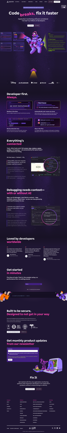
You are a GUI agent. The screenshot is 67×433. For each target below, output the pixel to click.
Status (50, 406)
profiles (9, 150)
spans (39, 148)
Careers (8, 406)
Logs (21, 404)
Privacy (21, 428)
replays (34, 148)
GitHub (38, 130)
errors (26, 148)
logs (30, 148)
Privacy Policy (14, 357)
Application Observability (38, 413)
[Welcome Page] (10, 2)
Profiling (21, 417)
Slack (41, 130)
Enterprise (35, 420)
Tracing (21, 413)
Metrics (21, 411)
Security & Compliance (14, 428)
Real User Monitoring (37, 415)
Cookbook (51, 408)
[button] (63, 6)
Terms (8, 428)
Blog (8, 404)
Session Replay (23, 408)
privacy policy (23, 356)
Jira (42, 130)
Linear (46, 130)
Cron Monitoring (23, 420)
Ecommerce (35, 417)
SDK (12, 113)
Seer (8, 197)
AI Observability (36, 408)
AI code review (23, 131)
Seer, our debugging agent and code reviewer (48, 114)
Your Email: (10, 349)
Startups (34, 422)
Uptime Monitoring (23, 415)
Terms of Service (21, 357)
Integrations (22, 422)
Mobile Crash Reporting (37, 404)
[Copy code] (55, 292)
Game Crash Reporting (37, 406)
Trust (8, 411)
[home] (30, 428)
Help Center (51, 404)
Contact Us (9, 408)
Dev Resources (52, 411)
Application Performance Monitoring (40, 411)
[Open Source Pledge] (34, 428)
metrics (17, 150)
